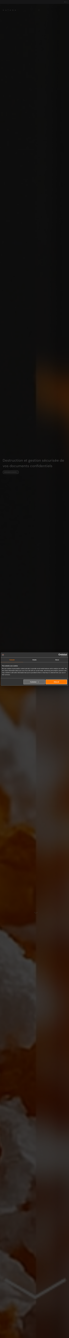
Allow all (56, 682)
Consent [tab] (11, 660)
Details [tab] (34, 660)
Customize (33, 682)
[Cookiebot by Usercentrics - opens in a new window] (59, 655)
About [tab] (57, 660)
